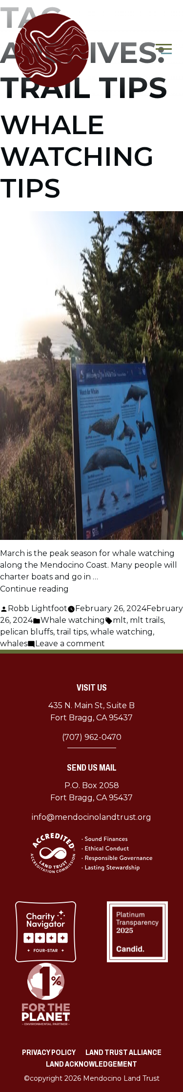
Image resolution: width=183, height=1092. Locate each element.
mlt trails (146, 620)
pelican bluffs (26, 631)
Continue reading (34, 589)
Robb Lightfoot (37, 608)
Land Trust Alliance (123, 1052)
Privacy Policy (49, 1052)
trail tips (72, 631)
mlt (119, 620)
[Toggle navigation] (163, 50)
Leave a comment (70, 643)
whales (13, 643)
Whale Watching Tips (77, 156)
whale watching (121, 631)
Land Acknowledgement (91, 1064)
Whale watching (73, 620)
